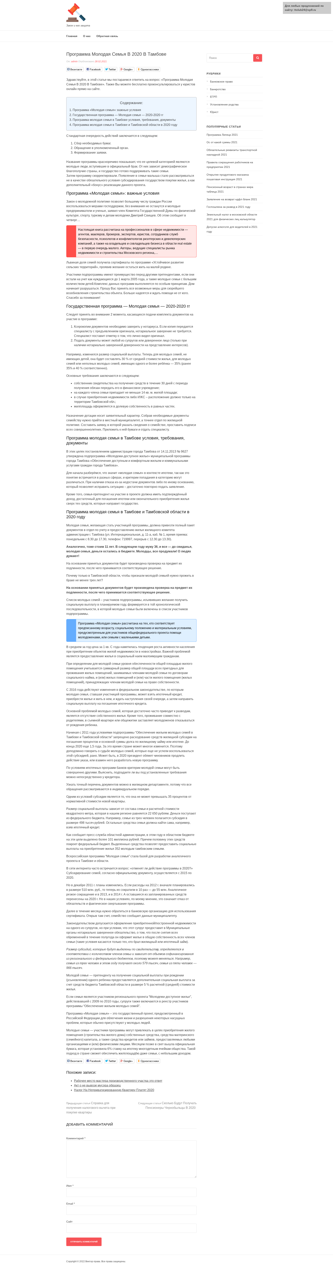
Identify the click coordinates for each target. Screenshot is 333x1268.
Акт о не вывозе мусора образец (97, 1085)
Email (70, 1203)
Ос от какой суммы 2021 (222, 142)
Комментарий (75, 1138)
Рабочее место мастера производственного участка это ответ (118, 1080)
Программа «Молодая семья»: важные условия (107, 110)
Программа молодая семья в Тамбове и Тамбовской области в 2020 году (125, 124)
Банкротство (218, 89)
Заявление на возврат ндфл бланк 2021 (232, 199)
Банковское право (221, 81)
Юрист (214, 112)
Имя (69, 1185)
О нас (87, 36)
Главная (71, 36)
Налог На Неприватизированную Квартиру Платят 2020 (114, 1090)
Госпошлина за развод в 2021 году (228, 206)
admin (74, 61)
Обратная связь (107, 36)
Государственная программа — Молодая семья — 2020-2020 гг (118, 115)
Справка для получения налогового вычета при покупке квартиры (90, 1107)
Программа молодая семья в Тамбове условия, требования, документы (124, 119)
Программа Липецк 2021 (222, 134)
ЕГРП (213, 96)
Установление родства (224, 104)
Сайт (69, 1221)
